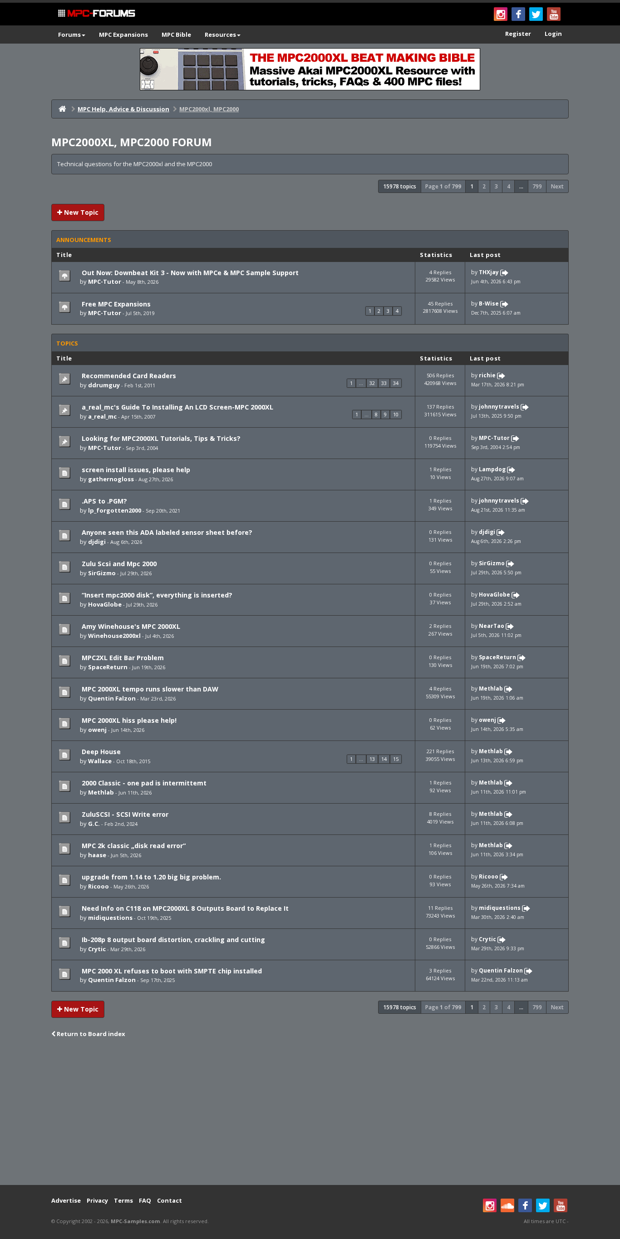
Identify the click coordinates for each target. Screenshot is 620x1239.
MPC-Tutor (104, 281)
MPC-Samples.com (135, 1221)
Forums (69, 34)
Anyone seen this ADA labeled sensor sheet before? (166, 532)
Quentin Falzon (112, 698)
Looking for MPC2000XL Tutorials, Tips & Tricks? (160, 438)
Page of (443, 186)
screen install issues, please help (135, 469)
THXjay (489, 272)
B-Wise (489, 303)
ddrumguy (104, 385)
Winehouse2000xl (114, 636)
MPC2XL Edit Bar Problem (122, 657)
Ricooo (98, 886)
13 (372, 758)
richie (487, 376)
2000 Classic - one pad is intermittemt (143, 783)
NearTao (491, 626)
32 (372, 383)
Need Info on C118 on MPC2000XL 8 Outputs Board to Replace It (184, 908)
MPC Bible (176, 34)
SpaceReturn (108, 667)
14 (384, 758)
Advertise (66, 1200)
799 (537, 186)
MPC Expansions (123, 34)
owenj (97, 730)
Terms (123, 1200)
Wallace (100, 761)
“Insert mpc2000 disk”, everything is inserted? (156, 595)
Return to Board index (90, 1034)
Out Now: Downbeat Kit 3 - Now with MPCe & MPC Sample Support (189, 272)
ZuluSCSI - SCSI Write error (124, 814)
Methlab (491, 688)
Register (518, 34)
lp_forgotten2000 (114, 510)
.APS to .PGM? (103, 501)
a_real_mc (102, 416)
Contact (169, 1200)
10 (396, 414)
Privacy (97, 1200)
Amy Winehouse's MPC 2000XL (130, 626)
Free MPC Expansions (115, 304)
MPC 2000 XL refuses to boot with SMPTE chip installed (171, 971)
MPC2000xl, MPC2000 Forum (131, 141)
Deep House (100, 751)
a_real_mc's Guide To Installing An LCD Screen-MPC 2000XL (176, 407)
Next (557, 186)
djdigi (97, 542)
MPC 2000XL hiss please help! (128, 720)
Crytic (97, 949)
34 (396, 383)
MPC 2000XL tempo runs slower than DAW (149, 689)
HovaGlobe (105, 604)
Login (553, 34)
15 (396, 758)
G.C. (94, 823)
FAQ (145, 1200)
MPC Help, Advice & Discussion (123, 109)
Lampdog (492, 470)
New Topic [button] (80, 212)
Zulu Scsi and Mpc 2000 (118, 563)
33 (384, 383)
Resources (220, 34)
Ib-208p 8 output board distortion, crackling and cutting (172, 939)
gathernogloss (111, 479)
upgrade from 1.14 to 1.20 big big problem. (150, 877)
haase (97, 855)
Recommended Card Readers (128, 375)
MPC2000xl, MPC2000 (209, 109)
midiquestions (110, 917)
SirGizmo (102, 573)
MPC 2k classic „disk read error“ (133, 845)
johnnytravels (499, 407)
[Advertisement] (310, 1112)
